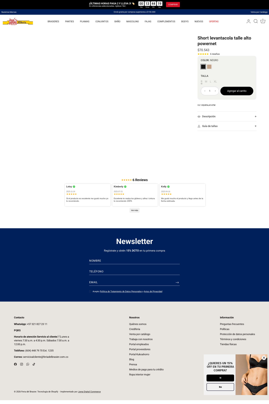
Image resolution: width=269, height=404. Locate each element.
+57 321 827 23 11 (30, 324)
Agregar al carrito (236, 91)
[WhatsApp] (27, 364)
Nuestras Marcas (8, 12)
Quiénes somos (137, 324)
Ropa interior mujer (139, 374)
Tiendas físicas (228, 344)
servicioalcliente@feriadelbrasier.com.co (45, 356)
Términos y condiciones (233, 339)
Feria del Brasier (28, 391)
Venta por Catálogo (259, 12)
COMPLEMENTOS (166, 21)
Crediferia (134, 329)
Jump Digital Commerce (89, 391)
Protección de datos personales (237, 334)
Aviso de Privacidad (153, 291)
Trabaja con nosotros (141, 339)
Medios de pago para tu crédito (146, 369)
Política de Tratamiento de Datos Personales (121, 291)
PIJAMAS (84, 21)
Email (93, 282)
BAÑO (117, 21)
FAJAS (148, 21)
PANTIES (69, 21)
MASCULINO (132, 21)
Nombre (95, 260)
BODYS (185, 21)
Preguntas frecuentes (232, 324)
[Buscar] (256, 21)
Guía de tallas (210, 126)
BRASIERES (53, 21)
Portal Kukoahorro (139, 354)
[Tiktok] (34, 364)
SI (220, 378)
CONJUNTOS (101, 21)
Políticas (224, 329)
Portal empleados (139, 344)
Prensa (133, 364)
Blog (131, 359)
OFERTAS (214, 21)
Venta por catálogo (139, 334)
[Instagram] (21, 364)
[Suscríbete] (177, 282)
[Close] (264, 357)
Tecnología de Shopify (47, 391)
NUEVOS (199, 21)
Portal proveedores (139, 349)
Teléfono (96, 271)
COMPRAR (173, 4)
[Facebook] (15, 364)
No (220, 387)
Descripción (208, 116)
